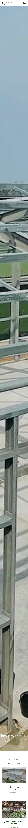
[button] (24, 3)
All (9, 759)
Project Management (14, 763)
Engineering (16, 759)
